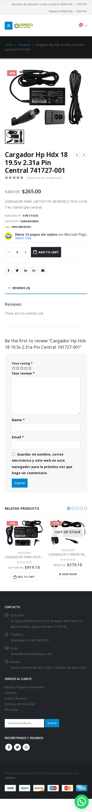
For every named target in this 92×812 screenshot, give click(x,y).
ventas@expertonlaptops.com (31, 654)
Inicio (9, 45)
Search (52, 723)
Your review (23, 373)
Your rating (22, 363)
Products (24, 45)
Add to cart (48, 252)
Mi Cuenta (11, 709)
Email (42, 270)
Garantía (10, 693)
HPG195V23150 (21, 227)
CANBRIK (10, 778)
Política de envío (16, 698)
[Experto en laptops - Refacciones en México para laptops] (23, 25)
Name (18, 420)
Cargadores (29, 221)
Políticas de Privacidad (20, 704)
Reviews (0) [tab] (21, 288)
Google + (34, 270)
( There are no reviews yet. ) (44, 178)
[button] (69, 508)
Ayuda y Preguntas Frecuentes (25, 687)
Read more (69, 574)
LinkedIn (25, 270)
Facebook (8, 270)
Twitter (17, 270)
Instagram (26, 747)
